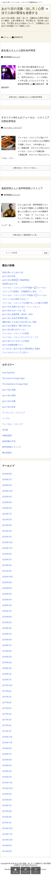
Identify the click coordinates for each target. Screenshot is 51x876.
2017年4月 (7, 714)
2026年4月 (7, 485)
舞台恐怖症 (7, 452)
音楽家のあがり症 (9, 284)
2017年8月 (7, 691)
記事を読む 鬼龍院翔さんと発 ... (25, 235)
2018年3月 (7, 668)
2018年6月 (7, 651)
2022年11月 (7, 548)
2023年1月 (7, 536)
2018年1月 (6, 679)
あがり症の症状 (9, 276)
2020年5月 (7, 594)
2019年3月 (7, 634)
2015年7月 (7, 805)
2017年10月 (7, 685)
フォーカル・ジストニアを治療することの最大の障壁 (25, 303)
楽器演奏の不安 (9, 441)
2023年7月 (7, 514)
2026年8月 (7, 474)
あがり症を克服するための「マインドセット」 (22, 306)
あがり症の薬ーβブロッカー (14, 329)
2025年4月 (7, 502)
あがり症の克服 (9, 390)
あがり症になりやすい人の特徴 (15, 341)
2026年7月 (7, 479)
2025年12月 (7, 491)
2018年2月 (7, 674)
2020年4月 (7, 599)
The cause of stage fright (13, 378)
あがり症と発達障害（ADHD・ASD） (18, 314)
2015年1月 (6, 822)
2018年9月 (7, 639)
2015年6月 (7, 811)
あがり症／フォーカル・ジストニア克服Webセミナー (22, 2)
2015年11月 (7, 782)
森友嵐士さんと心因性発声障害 (18, 50)
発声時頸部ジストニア (12, 57)
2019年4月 (7, 628)
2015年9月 (7, 794)
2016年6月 (7, 759)
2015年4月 (7, 817)
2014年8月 (7, 845)
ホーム (6, 37)
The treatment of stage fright (15, 384)
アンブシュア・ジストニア (13, 412)
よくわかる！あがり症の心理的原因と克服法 (21, 348)
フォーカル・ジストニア (13, 128)
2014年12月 (7, 828)
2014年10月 (7, 840)
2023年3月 (7, 531)
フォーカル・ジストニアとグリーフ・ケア (20, 337)
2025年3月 (7, 508)
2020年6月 (7, 588)
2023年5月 (7, 519)
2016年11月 (7, 742)
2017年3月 (7, 719)
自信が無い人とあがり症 (12, 272)
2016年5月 (7, 765)
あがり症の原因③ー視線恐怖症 (16, 280)
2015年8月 (7, 800)
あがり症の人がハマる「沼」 (14, 310)
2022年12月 (7, 542)
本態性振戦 (7, 435)
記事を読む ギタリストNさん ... (25, 168)
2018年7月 (7, 645)
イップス (6, 418)
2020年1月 (7, 611)
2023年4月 (7, 525)
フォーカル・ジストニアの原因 (15, 333)
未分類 (5, 430)
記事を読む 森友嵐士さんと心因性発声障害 (25, 97)
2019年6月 (7, 617)
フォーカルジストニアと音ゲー (15, 352)
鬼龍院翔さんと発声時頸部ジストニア (22, 188)
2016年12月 (7, 737)
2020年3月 (7, 605)
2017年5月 (7, 708)
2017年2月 (6, 725)
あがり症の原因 (9, 395)
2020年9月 (7, 582)
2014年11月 (7, 834)
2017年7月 (6, 697)
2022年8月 (7, 554)
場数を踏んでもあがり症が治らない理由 (19, 322)
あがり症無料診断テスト (12, 345)
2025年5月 (7, 496)
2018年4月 (7, 662)
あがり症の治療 (9, 401)
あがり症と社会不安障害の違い (15, 318)
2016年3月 (7, 777)
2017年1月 (6, 731)
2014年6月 (7, 851)
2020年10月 (7, 576)
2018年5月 (7, 657)
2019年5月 (7, 622)
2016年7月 (7, 754)
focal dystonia (8, 372)
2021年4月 (7, 571)
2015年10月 (7, 788)
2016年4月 (7, 771)
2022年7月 (7, 559)
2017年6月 (7, 702)
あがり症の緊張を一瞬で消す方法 (16, 325)
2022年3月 (7, 565)
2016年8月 (7, 748)
